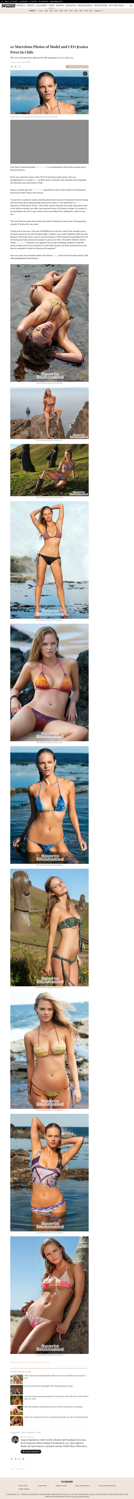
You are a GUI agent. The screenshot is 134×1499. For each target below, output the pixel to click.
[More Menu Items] (126, 6)
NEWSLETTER (100, 6)
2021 (71, 11)
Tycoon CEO (37, 190)
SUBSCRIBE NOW (56, 1)
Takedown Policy (61, 1486)
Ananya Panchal (15, 62)
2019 (81, 11)
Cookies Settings (24, 1489)
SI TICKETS (14, 1)
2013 (55, 256)
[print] (23, 1458)
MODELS (20, 6)
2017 (91, 11)
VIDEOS (30, 6)
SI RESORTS (24, 1)
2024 (56, 11)
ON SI (7, 1)
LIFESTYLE (70, 6)
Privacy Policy (23, 1486)
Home (41, 11)
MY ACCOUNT (43, 1)
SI (2, 1)
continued (20, 243)
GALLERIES (41, 6)
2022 (66, 11)
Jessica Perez (41, 167)
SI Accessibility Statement (107, 1486)
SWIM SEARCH (85, 6)
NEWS (51, 6)
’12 (36, 180)
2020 (76, 11)
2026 (46, 11)
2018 (86, 11)
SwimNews (20, 1469)
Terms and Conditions (82, 1486)
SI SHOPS (33, 1)
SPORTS (60, 6)
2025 (51, 11)
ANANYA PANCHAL (27, 1437)
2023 (61, 11)
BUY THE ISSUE (116, 6)
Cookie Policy (42, 1486)
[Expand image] (85, 73)
